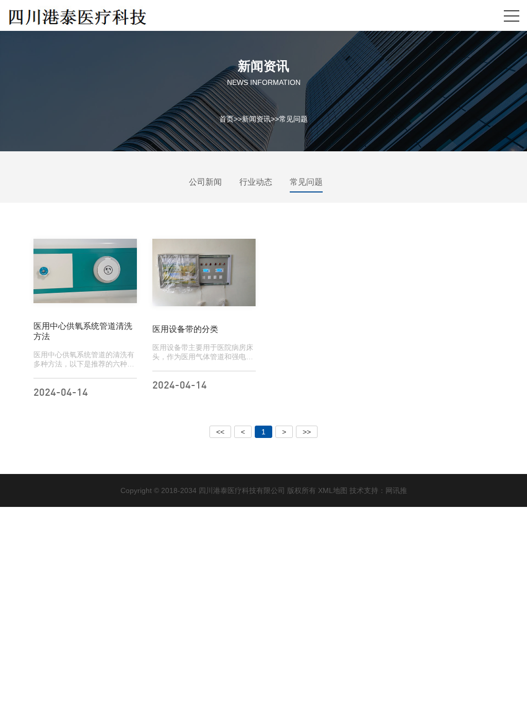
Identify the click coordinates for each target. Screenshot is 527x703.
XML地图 (332, 490)
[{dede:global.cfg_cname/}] (77, 15)
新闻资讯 (256, 118)
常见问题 (293, 118)
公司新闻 (205, 182)
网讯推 (396, 490)
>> (307, 432)
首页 (226, 118)
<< (220, 432)
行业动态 (255, 182)
